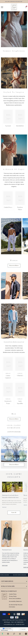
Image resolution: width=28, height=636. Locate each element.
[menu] (2, 7)
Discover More (14, 464)
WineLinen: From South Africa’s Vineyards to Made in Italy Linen (10, 496)
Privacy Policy (13, 596)
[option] (14, 29)
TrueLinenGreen (6, 550)
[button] (26, 7)
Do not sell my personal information (15, 606)
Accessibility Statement (15, 601)
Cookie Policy (12, 594)
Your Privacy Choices (7, 628)
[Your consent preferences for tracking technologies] (2, 633)
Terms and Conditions (15, 598)
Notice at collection (4, 630)
